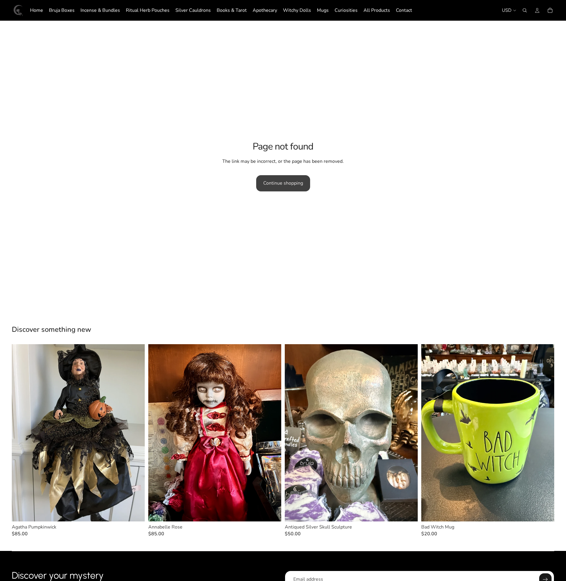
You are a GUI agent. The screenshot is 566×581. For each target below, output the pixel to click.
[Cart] (550, 10)
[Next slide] (136, 432)
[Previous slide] (20, 432)
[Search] (524, 10)
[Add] (135, 512)
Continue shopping (283, 183)
